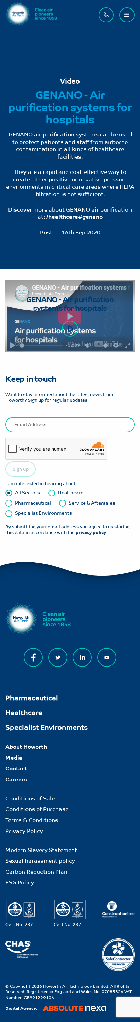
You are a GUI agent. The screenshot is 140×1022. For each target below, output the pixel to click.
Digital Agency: (21, 1008)
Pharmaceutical (33, 503)
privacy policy (91, 532)
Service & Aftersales (92, 503)
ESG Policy (19, 882)
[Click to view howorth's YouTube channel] (106, 657)
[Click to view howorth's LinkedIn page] (82, 657)
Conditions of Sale (30, 798)
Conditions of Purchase (36, 809)
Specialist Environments (43, 513)
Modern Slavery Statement (41, 850)
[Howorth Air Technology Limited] (31, 24)
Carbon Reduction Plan (36, 872)
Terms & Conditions (31, 820)
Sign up (21, 469)
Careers (16, 779)
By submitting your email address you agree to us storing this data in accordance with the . (67, 529)
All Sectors (27, 492)
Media (13, 757)
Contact (16, 768)
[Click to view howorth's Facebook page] (33, 657)
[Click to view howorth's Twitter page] (57, 657)
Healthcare (70, 492)
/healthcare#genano (74, 217)
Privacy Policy (24, 831)
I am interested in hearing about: (41, 483)
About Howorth (26, 747)
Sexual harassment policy (40, 861)
